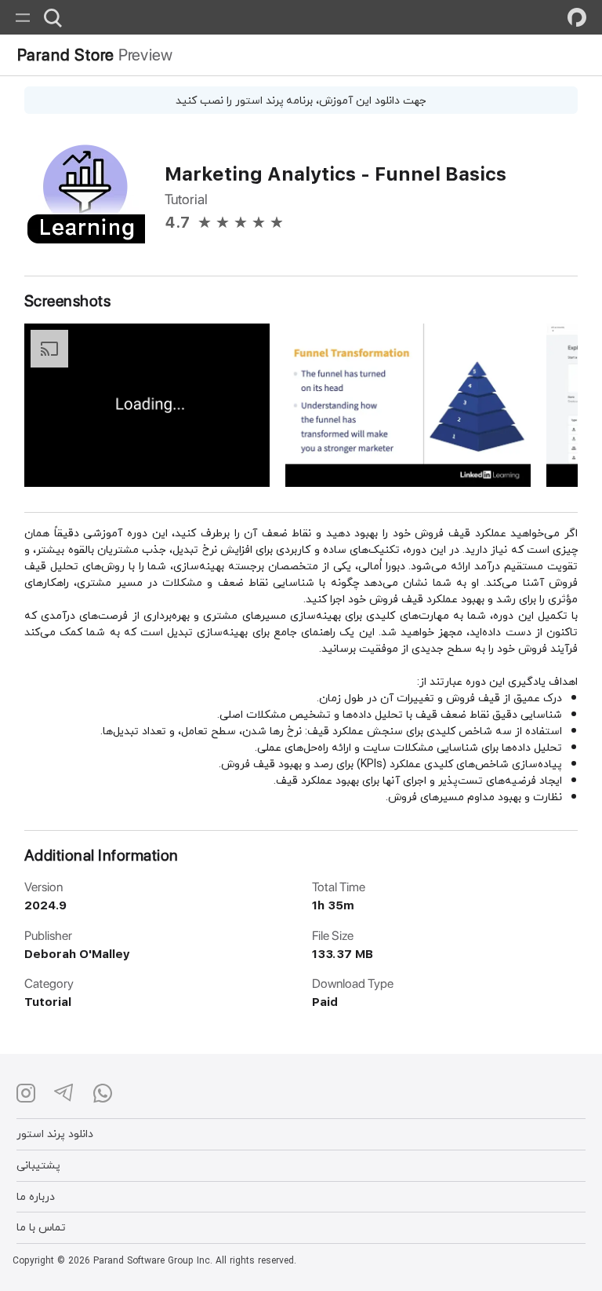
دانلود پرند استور (54, 1133)
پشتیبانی (38, 1165)
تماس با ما (41, 1227)
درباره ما (35, 1196)
